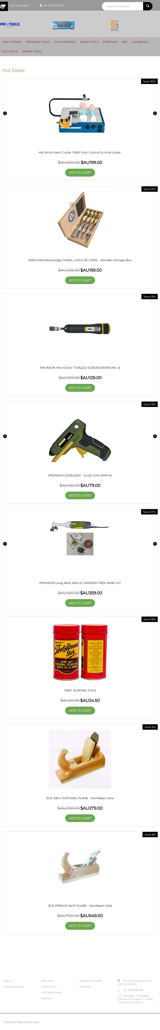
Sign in (8, 980)
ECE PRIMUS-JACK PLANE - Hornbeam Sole (80, 906)
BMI (124, 41)
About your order (90, 980)
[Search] (147, 6)
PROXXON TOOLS (38, 41)
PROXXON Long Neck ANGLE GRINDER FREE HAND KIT (80, 583)
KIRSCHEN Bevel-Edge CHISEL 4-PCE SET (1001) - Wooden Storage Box (80, 260)
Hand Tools (89, 41)
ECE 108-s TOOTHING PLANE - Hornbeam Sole (80, 798)
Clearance (140, 41)
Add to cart (80, 172)
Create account (13, 986)
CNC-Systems (12, 41)
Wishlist (84, 986)
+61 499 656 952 (133, 990)
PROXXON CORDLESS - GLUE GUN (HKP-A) (80, 475)
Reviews (46, 998)
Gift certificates (51, 992)
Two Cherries (65, 41)
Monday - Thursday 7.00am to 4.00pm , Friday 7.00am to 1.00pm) (135, 999)
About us (47, 980)
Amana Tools (32, 51)
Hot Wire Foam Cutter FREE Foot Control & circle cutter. (80, 152)
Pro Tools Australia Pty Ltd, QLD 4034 (135, 982)
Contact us (48, 986)
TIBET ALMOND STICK (80, 690)
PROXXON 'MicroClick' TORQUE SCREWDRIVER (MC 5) (80, 368)
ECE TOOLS (10, 51)
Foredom (110, 41)
